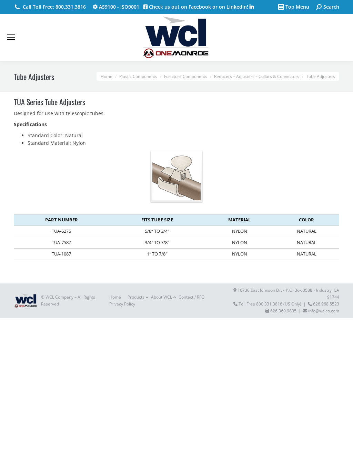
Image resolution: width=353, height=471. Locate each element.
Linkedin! (238, 6)
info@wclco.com (323, 311)
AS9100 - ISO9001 (118, 6)
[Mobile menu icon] (11, 37)
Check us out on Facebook (179, 6)
